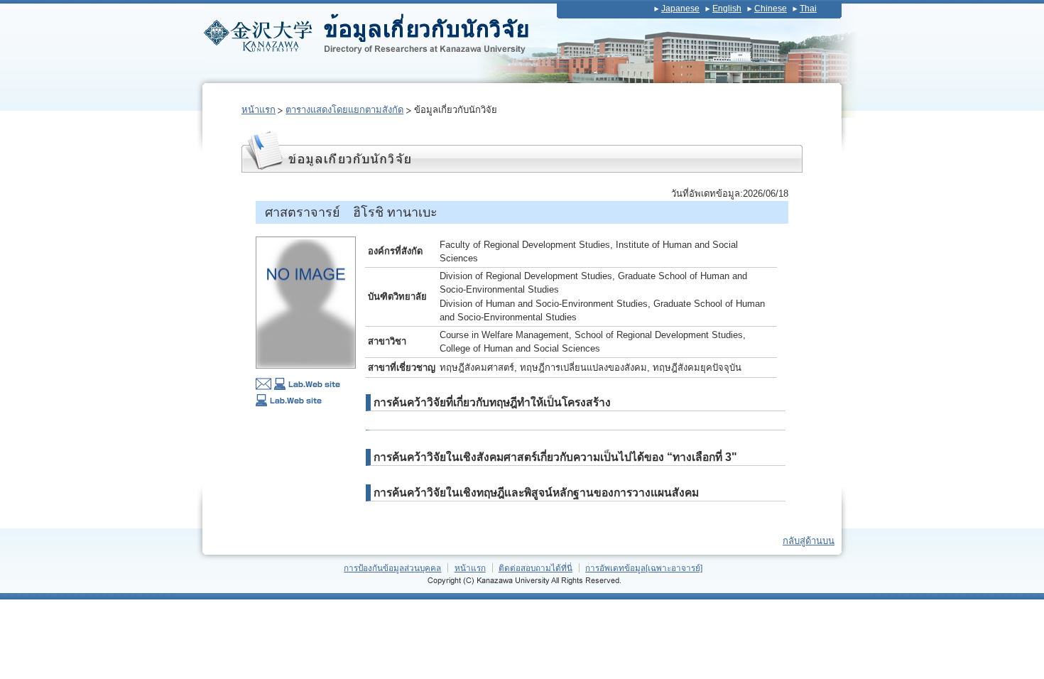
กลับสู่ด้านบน (808, 541)
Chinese (770, 8)
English (726, 8)
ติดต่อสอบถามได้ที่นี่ (535, 567)
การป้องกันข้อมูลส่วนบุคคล (392, 567)
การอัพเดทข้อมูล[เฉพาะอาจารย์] (643, 567)
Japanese (680, 8)
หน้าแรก (258, 109)
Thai (808, 8)
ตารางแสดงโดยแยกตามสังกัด (344, 109)
